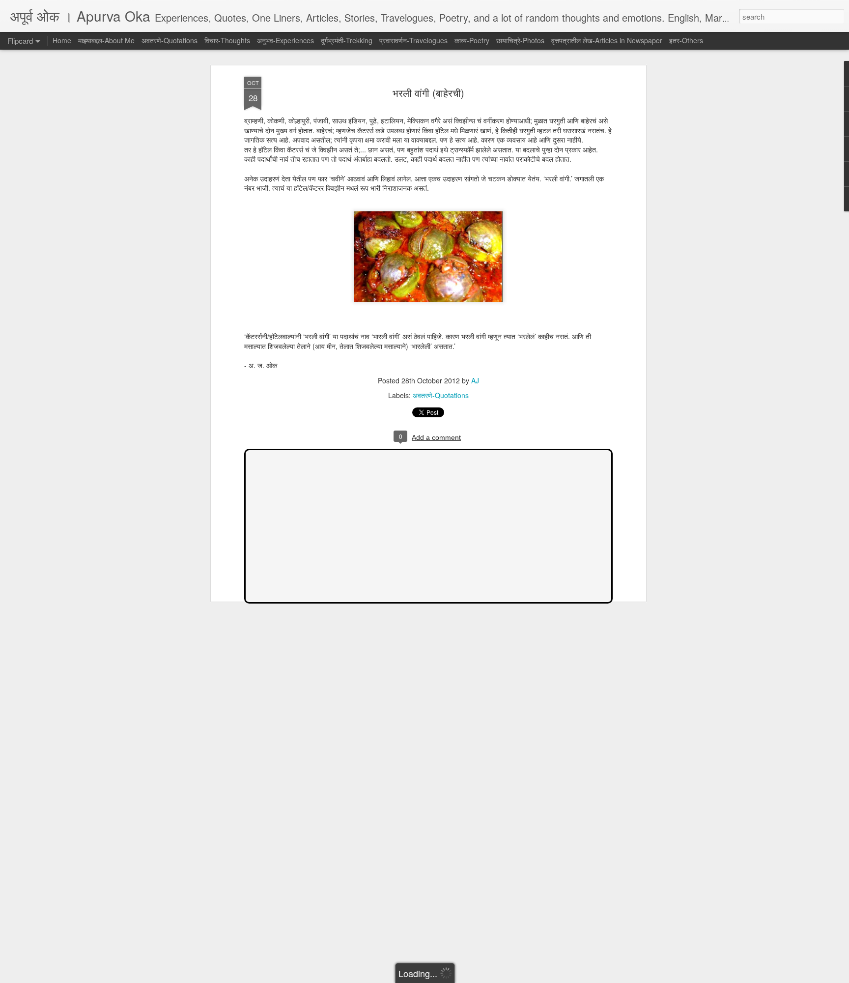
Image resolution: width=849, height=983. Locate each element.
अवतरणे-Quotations (441, 395)
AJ (475, 380)
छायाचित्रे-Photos (520, 40)
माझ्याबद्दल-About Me (106, 40)
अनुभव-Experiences (285, 40)
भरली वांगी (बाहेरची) (428, 93)
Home (62, 40)
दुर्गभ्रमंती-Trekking (346, 40)
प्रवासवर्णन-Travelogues (413, 40)
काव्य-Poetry (471, 40)
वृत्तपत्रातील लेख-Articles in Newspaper (606, 40)
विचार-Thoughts (227, 40)
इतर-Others (686, 40)
